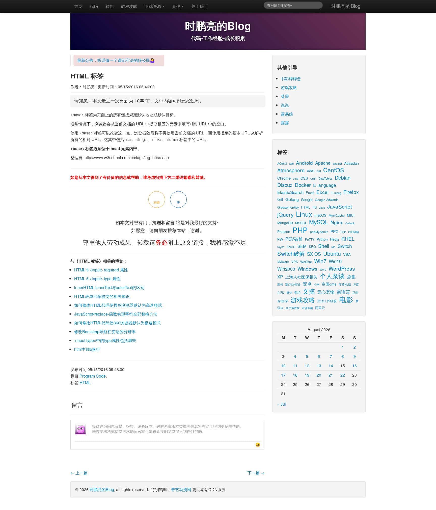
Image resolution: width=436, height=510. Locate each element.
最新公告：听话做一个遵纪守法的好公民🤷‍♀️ (111, 60)
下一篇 (256, 473)
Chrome (284, 178)
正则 (355, 292)
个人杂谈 (332, 275)
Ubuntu (332, 253)
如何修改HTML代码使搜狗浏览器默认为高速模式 (118, 305)
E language (324, 185)
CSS (304, 178)
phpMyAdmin (319, 232)
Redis (334, 239)
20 (319, 375)
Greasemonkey (288, 207)
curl (313, 178)
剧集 (351, 277)
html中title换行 (87, 349)
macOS (320, 215)
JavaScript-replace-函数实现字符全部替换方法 (115, 314)
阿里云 (320, 307)
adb (291, 163)
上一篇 (79, 473)
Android (304, 162)
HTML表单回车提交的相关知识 (102, 296)
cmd (295, 178)
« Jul (281, 404)
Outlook (350, 223)
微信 (289, 292)
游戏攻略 (289, 87)
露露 (285, 123)
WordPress (342, 268)
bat (319, 171)
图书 (280, 284)
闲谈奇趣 (307, 308)
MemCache (337, 215)
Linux (304, 214)
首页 (78, 6)
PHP (300, 229)
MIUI (351, 215)
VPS (294, 261)
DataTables (325, 178)
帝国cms (329, 284)
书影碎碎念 (291, 78)
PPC (334, 231)
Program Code (92, 376)
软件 (109, 6)
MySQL (318, 222)
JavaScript (339, 206)
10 (283, 366)
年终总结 (345, 284)
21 (331, 375)
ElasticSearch (290, 192)
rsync (280, 247)
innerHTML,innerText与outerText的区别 (109, 287)
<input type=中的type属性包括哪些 (105, 340)
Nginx (337, 222)
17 (283, 375)
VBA (347, 254)
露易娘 (287, 114)
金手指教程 (292, 308)
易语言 (343, 292)
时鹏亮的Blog (346, 5)
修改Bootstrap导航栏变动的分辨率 (105, 331)
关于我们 (199, 6)
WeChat (306, 261)
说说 (285, 105)
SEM (302, 246)
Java (322, 207)
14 (331, 366)
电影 (346, 299)
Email (310, 192)
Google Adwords (326, 199)
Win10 (335, 261)
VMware (283, 261)
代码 (94, 6)
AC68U (282, 163)
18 (295, 375)
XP (280, 277)
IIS (315, 207)
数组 (297, 292)
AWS (310, 170)
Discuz (284, 184)
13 (319, 366)
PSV (280, 239)
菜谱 (285, 96)
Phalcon (283, 231)
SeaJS (291, 247)
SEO (312, 246)
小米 (316, 284)
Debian (342, 177)
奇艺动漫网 (181, 489)
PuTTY (309, 239)
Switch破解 (291, 253)
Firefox (351, 191)
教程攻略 (129, 6)
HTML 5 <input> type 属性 (97, 278)
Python (322, 239)
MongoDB (285, 222)
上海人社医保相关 (301, 277)
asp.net (337, 163)
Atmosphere (291, 170)
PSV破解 (294, 239)
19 (307, 375)
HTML (85, 382)
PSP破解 (353, 232)
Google (307, 199)
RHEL (348, 238)
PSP (343, 232)
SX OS (314, 253)
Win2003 (286, 269)
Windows (307, 268)
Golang (292, 199)
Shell (323, 245)
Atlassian (351, 163)
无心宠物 (325, 292)
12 (307, 366)
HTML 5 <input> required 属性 (101, 270)
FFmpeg (336, 193)
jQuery (285, 214)
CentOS (333, 170)
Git (280, 199)
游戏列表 (282, 301)
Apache (323, 163)
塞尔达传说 (292, 284)
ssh (333, 247)
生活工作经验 (327, 300)
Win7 (320, 261)
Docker (303, 184)
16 (354, 366)
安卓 (307, 283)
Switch (345, 245)
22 (342, 375)
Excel (322, 191)
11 (295, 366)
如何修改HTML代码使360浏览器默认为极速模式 (117, 323)
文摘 (309, 291)
